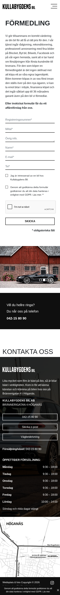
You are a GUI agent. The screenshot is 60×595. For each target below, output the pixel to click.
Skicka (30, 221)
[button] (40, 280)
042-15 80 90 (30, 417)
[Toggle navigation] (54, 6)
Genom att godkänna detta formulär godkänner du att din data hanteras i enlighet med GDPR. (29, 191)
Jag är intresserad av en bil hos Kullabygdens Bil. (27, 177)
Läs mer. (37, 194)
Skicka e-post (30, 427)
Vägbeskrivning (30, 436)
